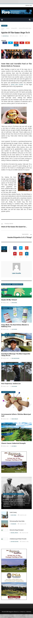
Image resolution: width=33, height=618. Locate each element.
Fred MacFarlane (15, 358)
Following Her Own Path (17, 521)
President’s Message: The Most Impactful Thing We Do (15, 354)
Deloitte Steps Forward (16, 530)
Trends (10, 308)
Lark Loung (13, 512)
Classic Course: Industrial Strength (13, 443)
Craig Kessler (15, 419)
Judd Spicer (14, 329)
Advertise (28, 611)
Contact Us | (23, 611)
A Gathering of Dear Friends (18, 539)
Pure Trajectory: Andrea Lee (11, 383)
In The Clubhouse (12, 494)
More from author (17, 284)
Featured (5, 494)
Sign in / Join (28, 5)
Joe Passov (14, 446)
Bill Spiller (8, 497)
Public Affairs (5, 392)
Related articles (6, 284)
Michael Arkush (14, 532)
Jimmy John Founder (17, 84)
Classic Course (5, 424)
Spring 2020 (4, 25)
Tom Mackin (13, 523)
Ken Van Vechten (14, 541)
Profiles (4, 364)
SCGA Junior (4, 335)
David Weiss (14, 302)
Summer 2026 (20, 494)
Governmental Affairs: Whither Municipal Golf (16, 415)
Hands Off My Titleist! (9, 300)
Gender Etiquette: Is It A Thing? (19, 237)
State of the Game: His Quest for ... (14, 227)
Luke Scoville (6, 36)
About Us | (17, 611)
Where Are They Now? (18, 364)
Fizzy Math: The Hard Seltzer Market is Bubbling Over (15, 325)
